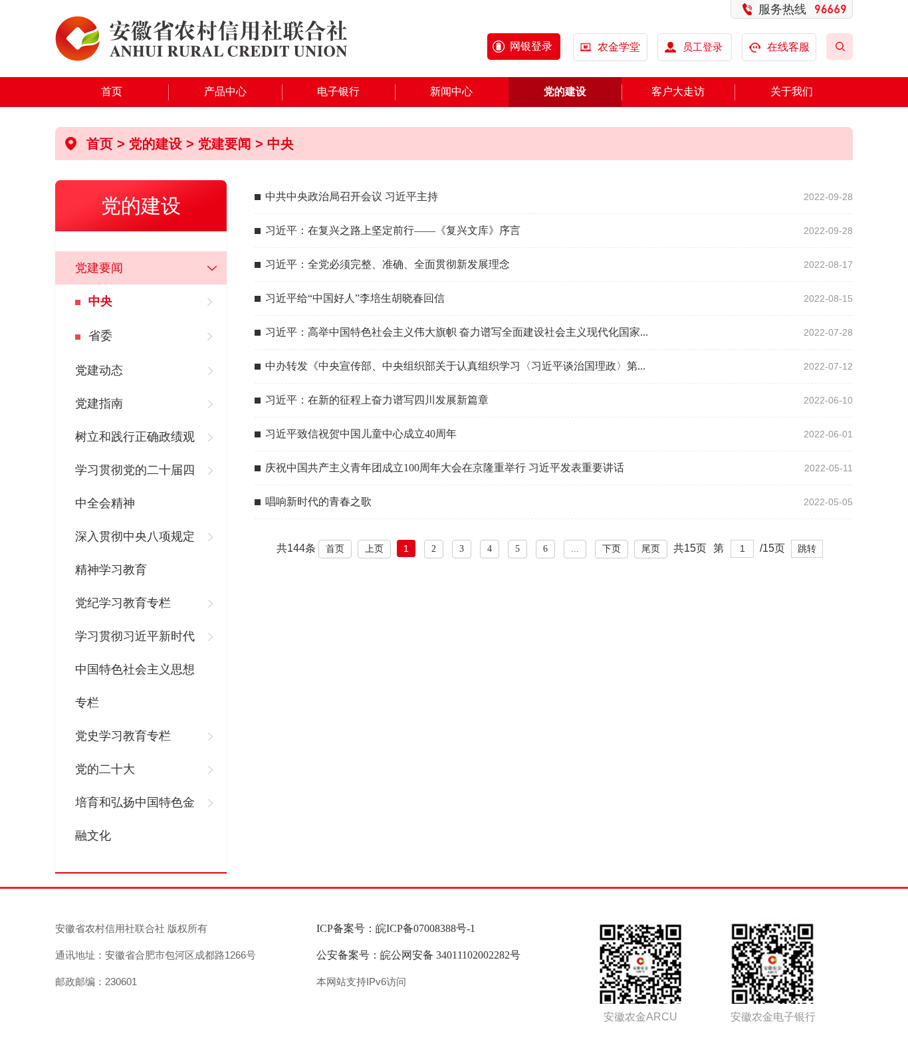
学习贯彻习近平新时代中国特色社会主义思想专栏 (135, 669)
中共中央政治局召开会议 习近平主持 (351, 196)
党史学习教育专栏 (123, 736)
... (575, 549)
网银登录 (531, 46)
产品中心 (225, 91)
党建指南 (99, 403)
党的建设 (565, 91)
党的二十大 (105, 769)
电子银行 (338, 91)
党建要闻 (224, 143)
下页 (611, 549)
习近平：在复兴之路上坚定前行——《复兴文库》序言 (392, 230)
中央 (280, 143)
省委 (100, 335)
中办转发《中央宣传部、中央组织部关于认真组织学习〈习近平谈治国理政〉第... (455, 366)
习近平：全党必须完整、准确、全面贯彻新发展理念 (387, 264)
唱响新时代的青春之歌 (318, 501)
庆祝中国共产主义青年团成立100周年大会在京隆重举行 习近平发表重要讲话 (444, 467)
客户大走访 (678, 91)
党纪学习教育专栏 (123, 603)
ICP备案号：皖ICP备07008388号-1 (395, 928)
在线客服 (788, 47)
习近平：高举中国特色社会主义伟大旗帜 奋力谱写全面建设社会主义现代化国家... (456, 332)
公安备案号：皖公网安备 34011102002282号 (418, 955)
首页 (111, 91)
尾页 (650, 549)
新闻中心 (451, 91)
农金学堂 (619, 47)
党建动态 (99, 370)
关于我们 (791, 91)
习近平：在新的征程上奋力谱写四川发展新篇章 (377, 400)
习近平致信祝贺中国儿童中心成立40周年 (361, 433)
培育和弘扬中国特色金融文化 (135, 819)
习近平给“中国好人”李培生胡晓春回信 (355, 298)
